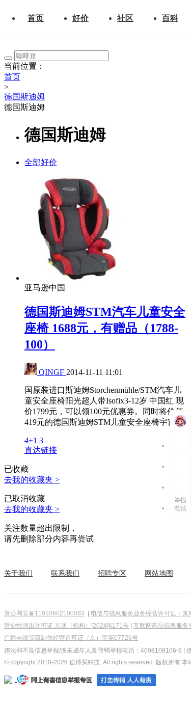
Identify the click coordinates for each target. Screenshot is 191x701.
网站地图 (159, 573)
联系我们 (65, 573)
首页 (36, 18)
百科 (170, 18)
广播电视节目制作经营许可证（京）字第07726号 (71, 637)
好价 (80, 18)
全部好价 (40, 162)
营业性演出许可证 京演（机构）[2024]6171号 (66, 625)
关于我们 (18, 573)
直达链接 (40, 450)
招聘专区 (112, 573)
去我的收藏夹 (32, 479)
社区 (125, 18)
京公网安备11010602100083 (44, 613)
